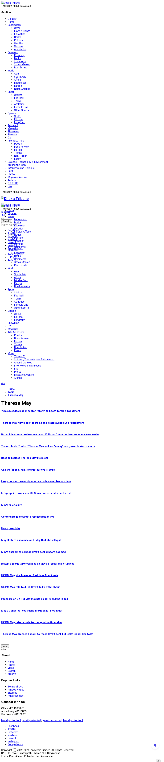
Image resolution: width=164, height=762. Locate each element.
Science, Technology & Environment (28, 161)
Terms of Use (15, 686)
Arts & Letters (16, 140)
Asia (16, 73)
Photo (11, 174)
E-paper (12, 18)
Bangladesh (14, 24)
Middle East (21, 82)
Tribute (18, 152)
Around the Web (17, 165)
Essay (17, 158)
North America (22, 88)
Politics (18, 40)
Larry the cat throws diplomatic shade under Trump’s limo (36, 481)
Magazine (13, 128)
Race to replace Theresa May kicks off (24, 457)
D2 (9, 137)
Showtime (13, 131)
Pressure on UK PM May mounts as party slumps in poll (34, 598)
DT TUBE (13, 183)
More (11, 353)
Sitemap (12, 692)
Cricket (18, 94)
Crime (17, 27)
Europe (18, 85)
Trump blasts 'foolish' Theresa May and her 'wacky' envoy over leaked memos (48, 446)
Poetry (18, 143)
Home (11, 21)
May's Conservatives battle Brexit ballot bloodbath (31, 610)
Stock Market (22, 64)
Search (12, 670)
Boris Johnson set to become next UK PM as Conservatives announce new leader (50, 434)
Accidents (20, 49)
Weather (19, 43)
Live (10, 186)
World (11, 70)
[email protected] (11, 720)
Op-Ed (17, 116)
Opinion (12, 113)
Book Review (21, 146)
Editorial (18, 119)
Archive (12, 180)
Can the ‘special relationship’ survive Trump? (28, 469)
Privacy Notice (16, 689)
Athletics (19, 104)
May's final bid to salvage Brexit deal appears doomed (33, 552)
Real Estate (20, 67)
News (11, 216)
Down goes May (10, 528)
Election (18, 228)
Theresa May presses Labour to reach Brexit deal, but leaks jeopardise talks (47, 634)
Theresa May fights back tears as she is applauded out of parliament (42, 422)
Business (13, 52)
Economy (19, 55)
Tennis (17, 101)
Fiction (18, 149)
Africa (17, 79)
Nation (17, 234)
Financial (12, 134)
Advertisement (16, 695)
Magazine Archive (17, 177)
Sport (11, 91)
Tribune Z (13, 125)
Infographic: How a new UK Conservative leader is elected (35, 493)
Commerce (20, 61)
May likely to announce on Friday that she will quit (31, 540)
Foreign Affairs (22, 231)
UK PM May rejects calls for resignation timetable (31, 622)
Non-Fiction (20, 155)
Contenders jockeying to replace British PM (27, 516)
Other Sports (21, 110)
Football (19, 98)
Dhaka (17, 37)
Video (11, 667)
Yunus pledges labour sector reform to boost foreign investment (40, 410)
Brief (10, 171)
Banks (17, 58)
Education (19, 34)
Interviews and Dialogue (21, 168)
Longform (19, 122)
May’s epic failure (11, 505)
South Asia (20, 76)
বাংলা (3, 214)
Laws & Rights (22, 31)
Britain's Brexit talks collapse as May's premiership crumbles (37, 563)
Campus (18, 46)
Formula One (21, 107)
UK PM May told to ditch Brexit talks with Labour (30, 587)
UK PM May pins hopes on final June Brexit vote (29, 575)
